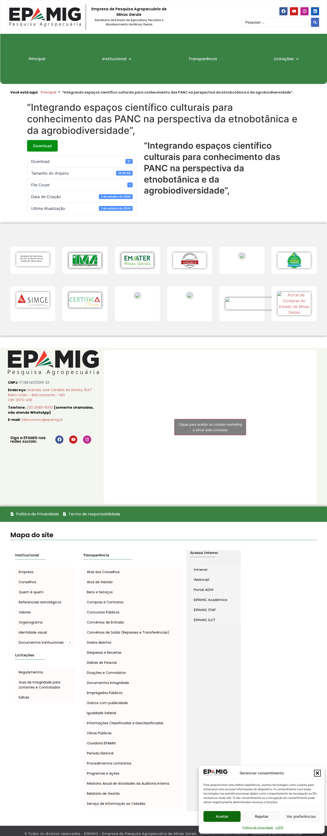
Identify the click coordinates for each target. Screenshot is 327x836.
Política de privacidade (257, 827)
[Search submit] (315, 22)
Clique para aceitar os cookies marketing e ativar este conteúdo (210, 427)
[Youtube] (294, 11)
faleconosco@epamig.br (42, 419)
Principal (48, 92)
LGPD (279, 827)
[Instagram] (304, 11)
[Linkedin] (315, 11)
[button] (317, 773)
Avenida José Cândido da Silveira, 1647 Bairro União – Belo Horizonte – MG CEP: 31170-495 (50, 395)
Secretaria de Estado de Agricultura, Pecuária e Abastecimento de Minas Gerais (129, 22)
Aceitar (222, 816)
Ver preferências (301, 816)
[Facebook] (283, 11)
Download (42, 145)
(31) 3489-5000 (40, 407)
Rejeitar (262, 816)
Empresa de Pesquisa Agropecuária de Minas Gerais (129, 11)
